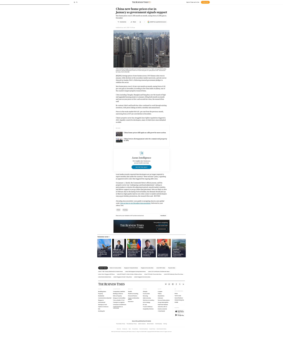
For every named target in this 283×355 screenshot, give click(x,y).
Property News (171, 267)
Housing (125, 210)
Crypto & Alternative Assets (133, 298)
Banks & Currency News (115, 267)
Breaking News (102, 291)
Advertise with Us (162, 306)
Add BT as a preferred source (158, 22)
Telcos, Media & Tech (118, 300)
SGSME (176, 302)
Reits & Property (117, 296)
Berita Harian (150, 324)
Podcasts (160, 298)
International (101, 302)
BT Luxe (145, 304)
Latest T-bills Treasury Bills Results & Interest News (110, 271)
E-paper (160, 291)
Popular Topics (103, 267)
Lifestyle (145, 291)
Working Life (101, 311)
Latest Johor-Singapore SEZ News (106, 274)
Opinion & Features (103, 306)
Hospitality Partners (148, 309)
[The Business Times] (140, 2)
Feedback (163, 215)
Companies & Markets (119, 291)
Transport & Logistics (119, 302)
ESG (99, 309)
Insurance (130, 301)
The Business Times (132, 324)
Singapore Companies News (131, 267)
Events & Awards (162, 309)
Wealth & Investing (133, 293)
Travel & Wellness (147, 306)
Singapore (101, 300)
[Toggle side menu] (74, 2)
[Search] (77, 2)
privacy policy (135, 328)
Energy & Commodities (119, 298)
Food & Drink (146, 293)
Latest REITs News (160, 267)
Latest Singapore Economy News (142, 277)
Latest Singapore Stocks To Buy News (122, 277)
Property (100, 293)
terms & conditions (143, 328)
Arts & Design (146, 302)
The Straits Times (120, 324)
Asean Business (179, 298)
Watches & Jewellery (148, 300)
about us (119, 328)
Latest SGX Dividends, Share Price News (173, 274)
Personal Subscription (164, 300)
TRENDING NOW (102, 237)
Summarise (123, 22)
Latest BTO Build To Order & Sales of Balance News (129, 274)
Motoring (145, 296)
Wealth (130, 291)
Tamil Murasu (158, 324)
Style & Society (147, 298)
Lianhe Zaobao (142, 324)
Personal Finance (132, 296)
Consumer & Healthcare (119, 304)
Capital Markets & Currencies (118, 307)
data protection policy (161, 328)
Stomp (165, 324)
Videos (160, 293)
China (118, 210)
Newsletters (161, 296)
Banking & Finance (118, 293)
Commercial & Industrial (104, 298)
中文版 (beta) (161, 311)
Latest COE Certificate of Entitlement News (158, 271)
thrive (176, 293)
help (130, 328)
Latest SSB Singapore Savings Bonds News (135, 271)
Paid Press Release (163, 304)
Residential (101, 296)
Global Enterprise (179, 300)
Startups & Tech (102, 304)
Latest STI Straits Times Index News (153, 274)
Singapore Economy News (147, 267)
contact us (124, 328)
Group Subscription (163, 302)
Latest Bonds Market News (104, 277)
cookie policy (152, 328)
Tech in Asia (178, 295)
